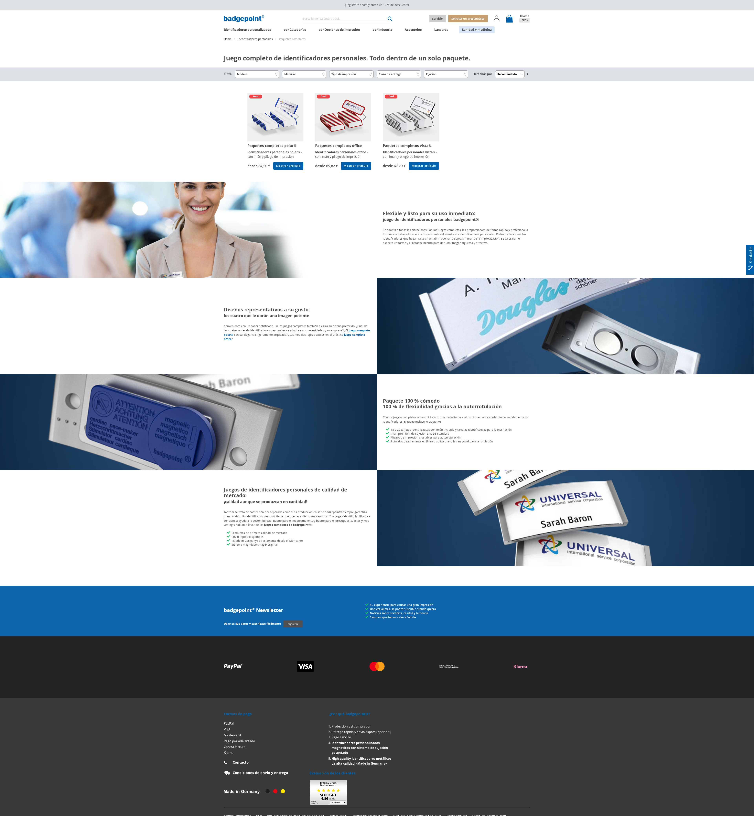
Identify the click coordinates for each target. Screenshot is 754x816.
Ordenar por (483, 74)
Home (228, 39)
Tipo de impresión (343, 74)
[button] (524, 20)
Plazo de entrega (390, 74)
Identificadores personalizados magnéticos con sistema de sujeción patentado (360, 748)
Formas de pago (238, 713)
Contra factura (234, 747)
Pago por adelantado (239, 741)
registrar (293, 624)
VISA (227, 729)
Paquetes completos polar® (271, 145)
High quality (342, 758)
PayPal (229, 723)
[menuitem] (247, 30)
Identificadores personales (256, 39)
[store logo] (244, 18)
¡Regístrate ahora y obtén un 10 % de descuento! (377, 5)
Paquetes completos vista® (407, 145)
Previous (254, 117)
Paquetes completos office (338, 145)
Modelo (242, 74)
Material (290, 74)
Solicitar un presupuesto (468, 18)
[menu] (374, 28)
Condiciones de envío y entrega (260, 772)
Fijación (431, 74)
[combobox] (346, 18)
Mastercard (232, 735)
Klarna (228, 752)
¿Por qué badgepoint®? (349, 713)
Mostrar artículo (288, 166)
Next (296, 117)
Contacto (241, 762)
